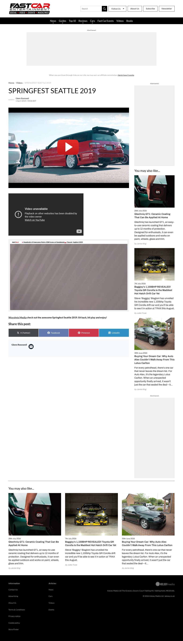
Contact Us (13, 589)
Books (129, 20)
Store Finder (13, 629)
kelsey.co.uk (170, 596)
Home (11, 82)
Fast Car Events (106, 20)
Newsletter (167, 8)
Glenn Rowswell (22, 98)
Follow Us (116, 8)
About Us (134, 8)
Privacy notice (14, 616)
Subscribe (150, 8)
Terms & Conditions (16, 609)
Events (51, 609)
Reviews (83, 20)
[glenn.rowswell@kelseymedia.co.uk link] (31, 346)
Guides (62, 20)
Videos (120, 20)
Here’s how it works (126, 75)
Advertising (13, 596)
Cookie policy (14, 623)
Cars (92, 20)
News (53, 20)
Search (104, 9)
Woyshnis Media (17, 317)
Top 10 (72, 20)
